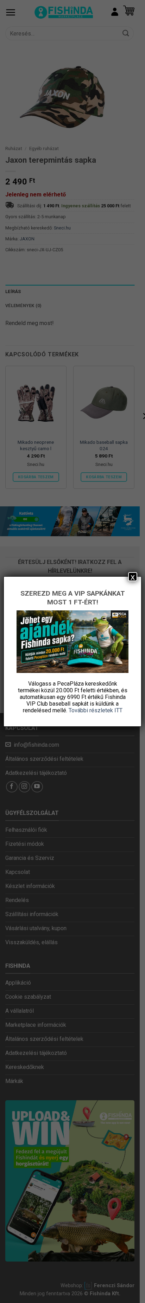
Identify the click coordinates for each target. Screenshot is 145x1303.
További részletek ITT (95, 710)
